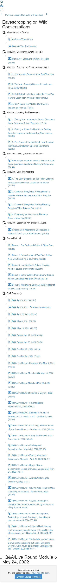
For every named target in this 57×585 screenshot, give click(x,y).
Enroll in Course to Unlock (28, 576)
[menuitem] (2, 6)
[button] (2, 2)
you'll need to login (40, 572)
